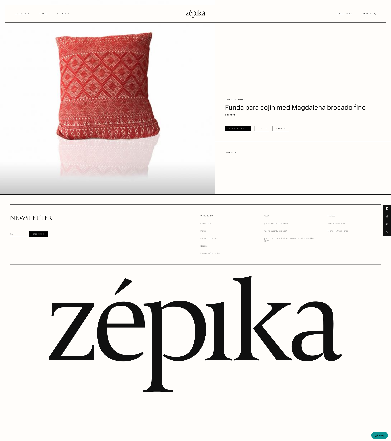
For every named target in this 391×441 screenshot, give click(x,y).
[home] (195, 14)
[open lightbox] (107, 97)
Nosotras (204, 245)
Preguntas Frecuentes (210, 253)
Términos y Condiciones (337, 230)
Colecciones (22, 13)
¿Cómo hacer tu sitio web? (275, 230)
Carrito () (369, 13)
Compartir (280, 129)
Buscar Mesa (344, 13)
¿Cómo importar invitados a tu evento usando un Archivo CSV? (289, 239)
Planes (43, 13)
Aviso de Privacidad (336, 223)
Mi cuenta (63, 13)
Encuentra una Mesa (209, 238)
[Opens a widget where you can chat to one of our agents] (379, 435)
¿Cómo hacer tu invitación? (276, 223)
